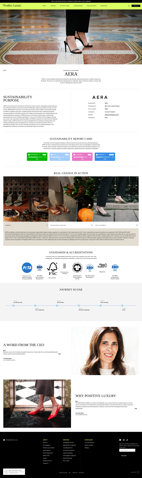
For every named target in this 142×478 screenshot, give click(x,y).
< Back (4, 70)
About (44, 5)
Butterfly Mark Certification (69, 445)
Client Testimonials (67, 458)
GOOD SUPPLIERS (91, 5)
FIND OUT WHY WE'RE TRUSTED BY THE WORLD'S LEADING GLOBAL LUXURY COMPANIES (71, 1)
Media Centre (46, 455)
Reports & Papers (89, 445)
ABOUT (45, 440)
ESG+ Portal (66, 460)
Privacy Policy (81, 472)
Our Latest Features (89, 442)
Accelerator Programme (69, 450)
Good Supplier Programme (69, 455)
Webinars (87, 447)
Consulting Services (68, 447)
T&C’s (70, 472)
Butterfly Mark (64, 5)
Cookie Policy (74, 472)
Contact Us (136, 5)
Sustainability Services (68, 442)
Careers (45, 458)
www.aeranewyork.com (112, 114)
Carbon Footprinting (67, 453)
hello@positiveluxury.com (12, 439)
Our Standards (46, 445)
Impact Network (47, 450)
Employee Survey (47, 460)
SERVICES (53, 5)
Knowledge (104, 5)
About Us (45, 442)
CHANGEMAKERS (78, 5)
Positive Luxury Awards (48, 447)
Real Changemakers (48, 453)
